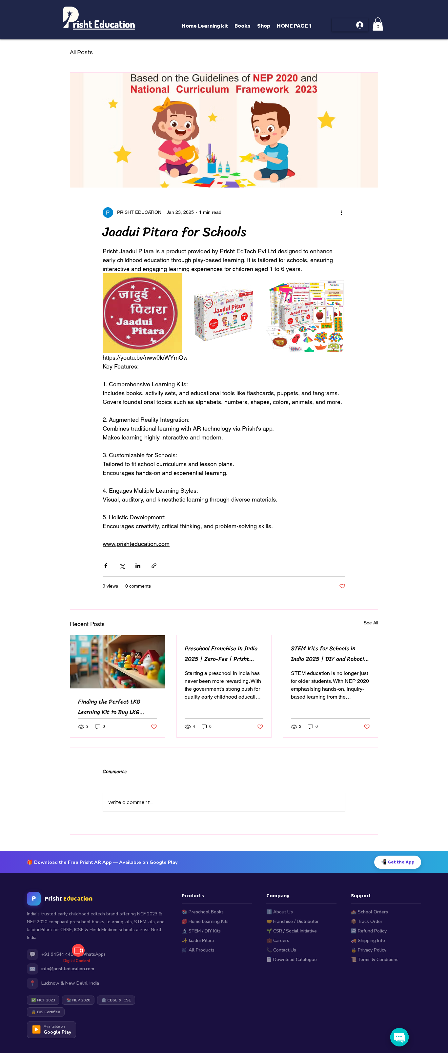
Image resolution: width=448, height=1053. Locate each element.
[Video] (78, 950)
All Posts (81, 52)
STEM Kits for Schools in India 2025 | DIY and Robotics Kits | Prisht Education (330, 653)
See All (371, 622)
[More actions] (341, 212)
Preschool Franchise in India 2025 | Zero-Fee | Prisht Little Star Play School (221, 653)
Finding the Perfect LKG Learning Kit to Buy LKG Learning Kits (109, 706)
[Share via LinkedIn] (138, 566)
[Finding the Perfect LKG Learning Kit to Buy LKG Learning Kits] (117, 661)
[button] (377, 24)
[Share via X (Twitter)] (122, 566)
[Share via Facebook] (106, 566)
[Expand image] (142, 313)
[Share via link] (154, 566)
